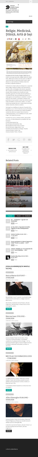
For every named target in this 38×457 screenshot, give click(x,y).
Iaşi (7, 26)
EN (29, 16)
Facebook (27, 216)
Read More (9, 308)
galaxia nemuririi (9, 272)
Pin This (24, 140)
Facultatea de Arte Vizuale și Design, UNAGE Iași (17, 75)
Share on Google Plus (19, 140)
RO (31, 16)
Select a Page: (30, 1)
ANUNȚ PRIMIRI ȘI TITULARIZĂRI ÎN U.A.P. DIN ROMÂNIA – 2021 (21, 249)
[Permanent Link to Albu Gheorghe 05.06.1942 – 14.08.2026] (19, 410)
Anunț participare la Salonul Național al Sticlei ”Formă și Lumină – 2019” (21, 242)
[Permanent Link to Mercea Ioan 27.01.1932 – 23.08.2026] (19, 329)
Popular (10, 216)
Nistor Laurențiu (15, 280)
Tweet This (13, 140)
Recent (19, 216)
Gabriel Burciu (14, 449)
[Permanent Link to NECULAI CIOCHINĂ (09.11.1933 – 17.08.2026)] (19, 369)
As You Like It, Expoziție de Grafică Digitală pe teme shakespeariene (20, 227)
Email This (29, 140)
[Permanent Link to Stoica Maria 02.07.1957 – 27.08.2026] (19, 288)
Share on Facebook (8, 140)
